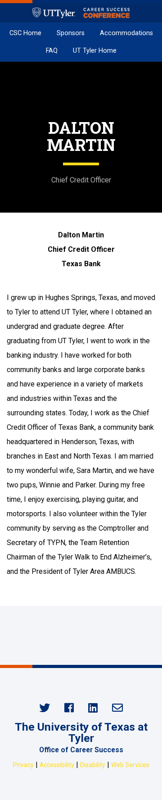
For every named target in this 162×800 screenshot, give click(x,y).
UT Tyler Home (95, 51)
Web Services (130, 764)
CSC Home (25, 33)
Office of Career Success (81, 749)
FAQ (52, 51)
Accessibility (57, 764)
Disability (92, 764)
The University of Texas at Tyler (81, 732)
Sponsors (71, 33)
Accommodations (126, 33)
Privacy (23, 764)
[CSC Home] (81, 13)
